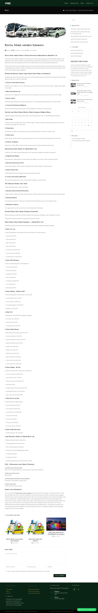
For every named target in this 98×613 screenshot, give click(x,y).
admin (8, 50)
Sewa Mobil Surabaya (76, 56)
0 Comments (33, 50)
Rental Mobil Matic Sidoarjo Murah (79, 42)
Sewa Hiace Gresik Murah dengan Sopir (80, 29)
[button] (86, 609)
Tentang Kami (54, 611)
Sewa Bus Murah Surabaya (78, 138)
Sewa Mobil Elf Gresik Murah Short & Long (81, 36)
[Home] (63, 10)
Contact (8, 593)
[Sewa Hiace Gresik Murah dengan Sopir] (73, 85)
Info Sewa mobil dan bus (77, 50)
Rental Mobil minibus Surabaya (85, 10)
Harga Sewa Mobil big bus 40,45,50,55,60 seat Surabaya (56, 533)
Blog (71, 611)
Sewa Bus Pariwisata (33, 589)
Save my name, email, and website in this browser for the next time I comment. (28, 571)
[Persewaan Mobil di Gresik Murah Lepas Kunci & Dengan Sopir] (73, 93)
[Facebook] (74, 589)
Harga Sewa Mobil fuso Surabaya (35, 540)
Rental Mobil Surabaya (34, 593)
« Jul (72, 131)
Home (67, 611)
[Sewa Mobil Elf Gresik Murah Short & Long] (73, 101)
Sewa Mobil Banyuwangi (77, 53)
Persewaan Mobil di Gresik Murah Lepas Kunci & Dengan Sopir (85, 92)
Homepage (9, 589)
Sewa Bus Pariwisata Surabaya (14, 611)
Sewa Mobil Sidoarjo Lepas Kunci (79, 39)
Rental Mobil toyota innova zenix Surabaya (15, 540)
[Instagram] (78, 589)
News (7, 591)
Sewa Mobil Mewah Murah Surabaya (81, 140)
